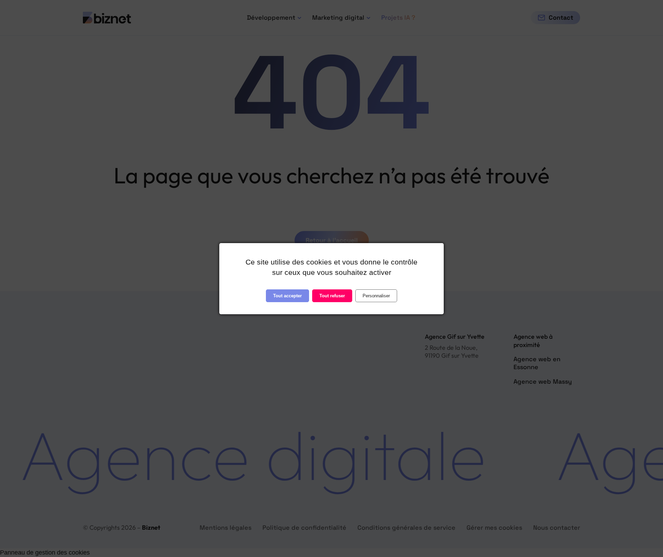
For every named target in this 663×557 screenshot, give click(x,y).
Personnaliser (376, 295)
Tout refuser (332, 295)
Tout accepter (287, 295)
